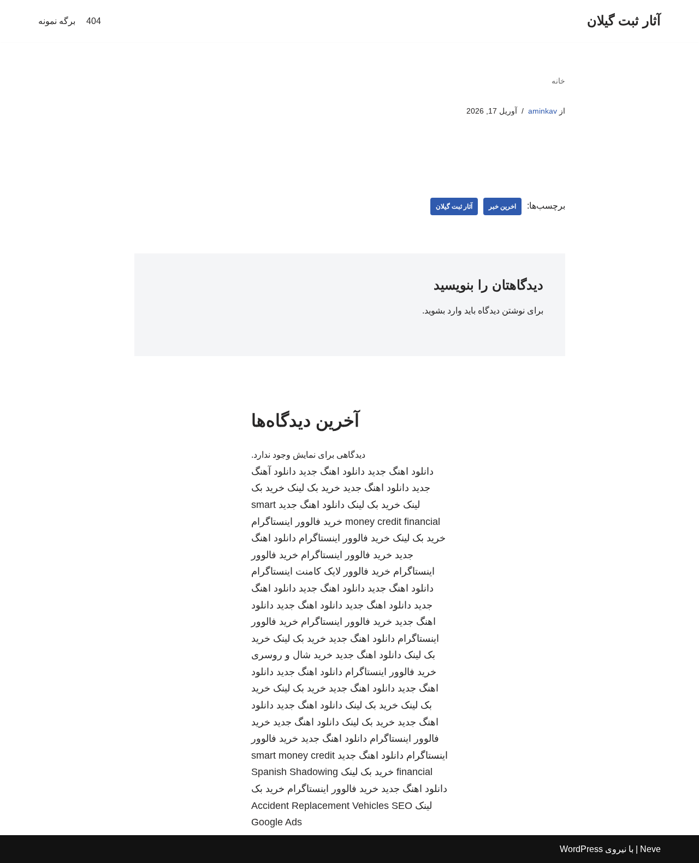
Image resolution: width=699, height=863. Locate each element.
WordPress (581, 849)
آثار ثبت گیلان (454, 206)
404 (93, 21)
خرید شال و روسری (292, 654)
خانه (558, 80)
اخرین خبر (502, 206)
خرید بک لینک (313, 487)
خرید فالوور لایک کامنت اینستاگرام (320, 571)
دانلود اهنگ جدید (401, 471)
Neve (650, 849)
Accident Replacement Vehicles (320, 805)
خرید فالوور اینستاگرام (296, 521)
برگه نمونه (56, 21)
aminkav (542, 111)
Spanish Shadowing (294, 771)
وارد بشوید (443, 310)
